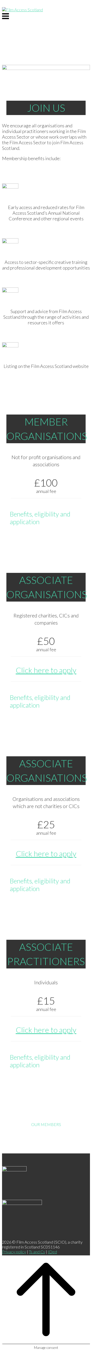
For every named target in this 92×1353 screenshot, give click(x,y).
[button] (46, 517)
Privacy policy (14, 1251)
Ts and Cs (37, 1251)
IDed (52, 1251)
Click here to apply (46, 670)
